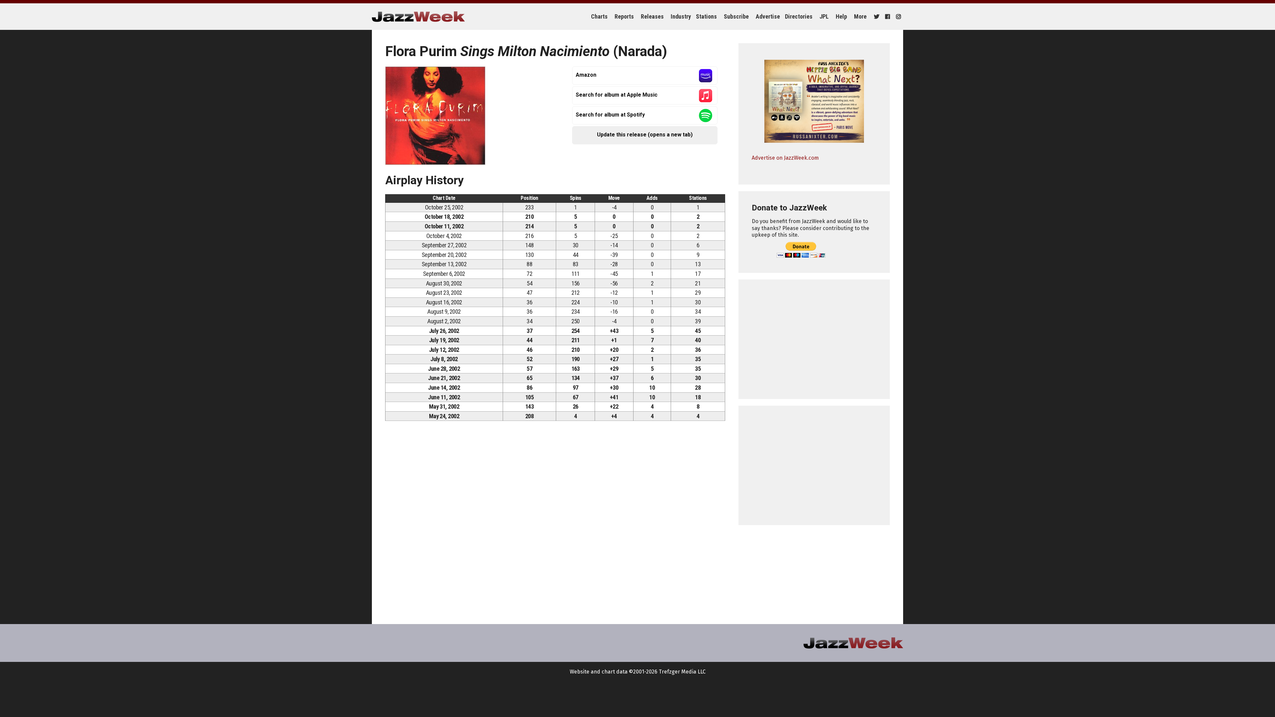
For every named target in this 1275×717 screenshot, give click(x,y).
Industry (681, 16)
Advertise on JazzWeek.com (785, 158)
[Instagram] (897, 16)
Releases (652, 16)
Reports (624, 16)
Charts (599, 16)
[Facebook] (886, 16)
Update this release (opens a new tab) (645, 134)
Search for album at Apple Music (616, 95)
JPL (824, 16)
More (860, 16)
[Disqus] (555, 519)
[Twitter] (875, 16)
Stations (706, 16)
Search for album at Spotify (610, 115)
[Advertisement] (814, 339)
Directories (798, 16)
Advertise (768, 16)
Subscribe (736, 16)
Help (841, 16)
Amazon (586, 75)
